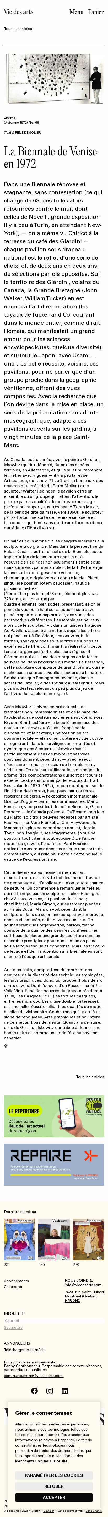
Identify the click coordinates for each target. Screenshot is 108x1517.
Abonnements (16, 1281)
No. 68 (34, 122)
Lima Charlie (94, 1511)
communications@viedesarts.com (34, 1376)
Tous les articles (18, 29)
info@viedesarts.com (83, 1285)
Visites (9, 118)
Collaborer (13, 1287)
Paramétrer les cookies (54, 1475)
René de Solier (28, 132)
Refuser (54, 1486)
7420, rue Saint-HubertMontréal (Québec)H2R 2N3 (84, 1296)
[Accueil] (18, 11)
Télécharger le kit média (24, 1350)
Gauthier (48, 1511)
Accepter (54, 1497)
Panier (96, 12)
